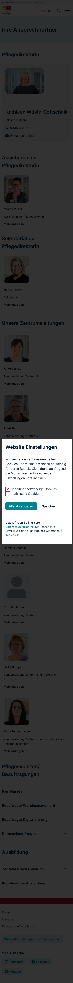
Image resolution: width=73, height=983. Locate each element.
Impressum (12, 535)
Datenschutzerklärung (19, 526)
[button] (21, 506)
